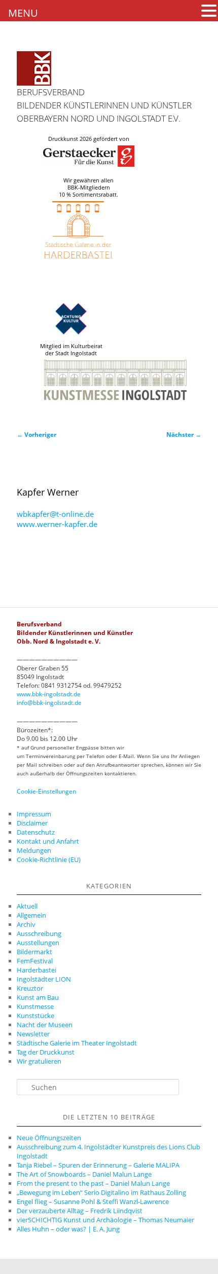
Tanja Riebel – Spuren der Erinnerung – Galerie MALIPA (98, 1165)
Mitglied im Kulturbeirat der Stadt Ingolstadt (71, 350)
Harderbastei (36, 970)
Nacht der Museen (44, 1024)
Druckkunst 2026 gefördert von (88, 138)
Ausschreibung (39, 933)
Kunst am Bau (38, 997)
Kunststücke (35, 1015)
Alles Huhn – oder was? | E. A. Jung (68, 1228)
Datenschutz (36, 832)
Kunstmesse (35, 1006)
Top (206, 1260)
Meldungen (34, 850)
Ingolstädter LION (44, 979)
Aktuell (27, 906)
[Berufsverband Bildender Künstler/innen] (34, 68)
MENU (23, 13)
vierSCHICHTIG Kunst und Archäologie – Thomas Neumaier (105, 1219)
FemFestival (35, 960)
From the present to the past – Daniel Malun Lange (93, 1183)
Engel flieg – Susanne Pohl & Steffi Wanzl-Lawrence (93, 1201)
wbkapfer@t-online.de (55, 514)
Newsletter (33, 1033)
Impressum (34, 813)
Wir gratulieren (39, 1061)
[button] (208, 11)
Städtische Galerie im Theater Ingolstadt (77, 1042)
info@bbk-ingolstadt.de (49, 702)
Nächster (183, 434)
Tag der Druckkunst (46, 1052)
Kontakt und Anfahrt (48, 841)
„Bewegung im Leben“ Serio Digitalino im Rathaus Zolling (101, 1192)
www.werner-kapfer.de (57, 524)
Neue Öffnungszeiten (49, 1137)
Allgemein (31, 915)
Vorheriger (36, 434)
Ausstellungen (38, 942)
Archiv (26, 924)
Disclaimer (32, 823)
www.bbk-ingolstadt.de (49, 694)
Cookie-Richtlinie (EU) (49, 859)
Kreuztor (30, 988)
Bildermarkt (34, 951)
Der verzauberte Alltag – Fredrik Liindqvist (79, 1210)
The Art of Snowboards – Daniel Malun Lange (84, 1174)
